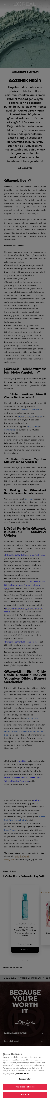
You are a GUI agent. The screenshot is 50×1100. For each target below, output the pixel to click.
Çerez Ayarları (25, 1079)
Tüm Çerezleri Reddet (25, 1087)
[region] (25, 1073)
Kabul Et (25, 1095)
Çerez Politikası (22, 1073)
